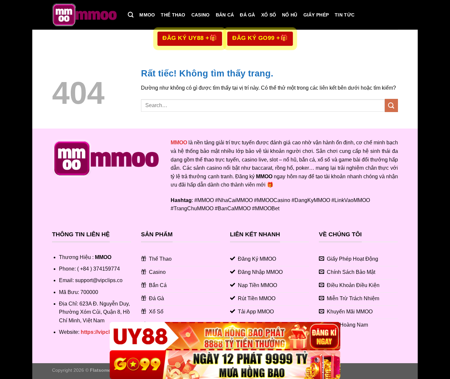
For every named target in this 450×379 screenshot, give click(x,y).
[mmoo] (85, 15)
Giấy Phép (316, 14)
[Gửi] (391, 105)
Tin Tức (344, 14)
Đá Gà (247, 14)
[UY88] (225, 336)
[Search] (130, 15)
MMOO (147, 14)
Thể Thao (173, 14)
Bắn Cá (225, 14)
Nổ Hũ (289, 14)
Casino (200, 14)
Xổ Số (268, 14)
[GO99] (225, 364)
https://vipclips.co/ (103, 332)
